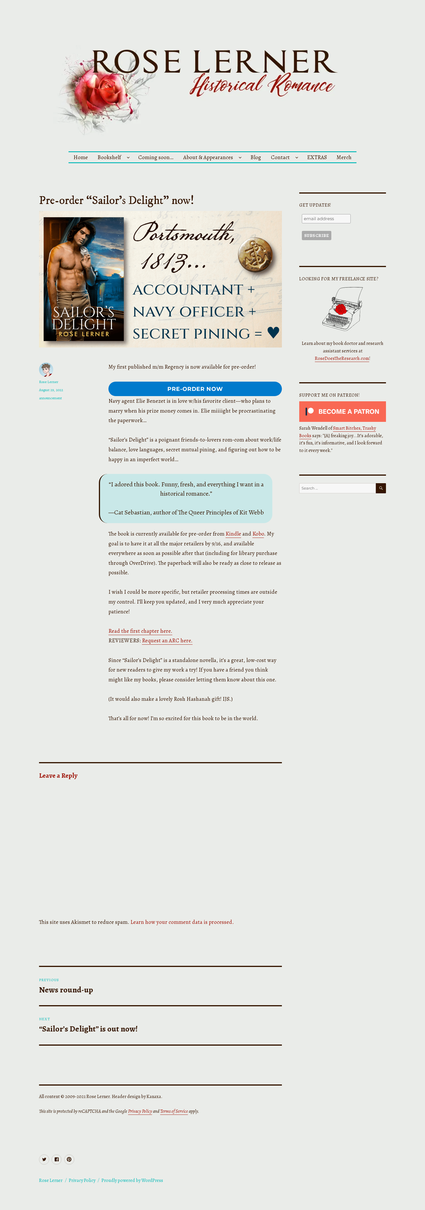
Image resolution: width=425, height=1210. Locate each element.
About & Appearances (208, 157)
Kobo (258, 534)
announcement (50, 398)
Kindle (233, 534)
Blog (255, 157)
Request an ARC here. (167, 640)
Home (80, 157)
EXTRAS (317, 157)
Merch (344, 157)
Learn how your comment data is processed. (182, 922)
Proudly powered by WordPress (132, 1180)
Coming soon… (155, 157)
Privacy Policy (140, 1111)
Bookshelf (109, 157)
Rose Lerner (48, 381)
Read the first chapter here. (140, 631)
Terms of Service (174, 1111)
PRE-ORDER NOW (195, 388)
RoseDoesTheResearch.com (342, 358)
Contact (280, 157)
